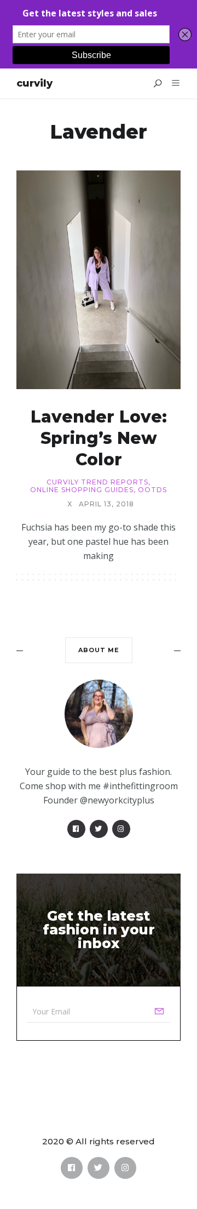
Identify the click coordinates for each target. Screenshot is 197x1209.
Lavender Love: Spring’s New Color (99, 438)
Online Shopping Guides (82, 490)
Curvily (34, 83)
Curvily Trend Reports (97, 482)
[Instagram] (121, 829)
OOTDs (152, 490)
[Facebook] (76, 829)
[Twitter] (99, 829)
